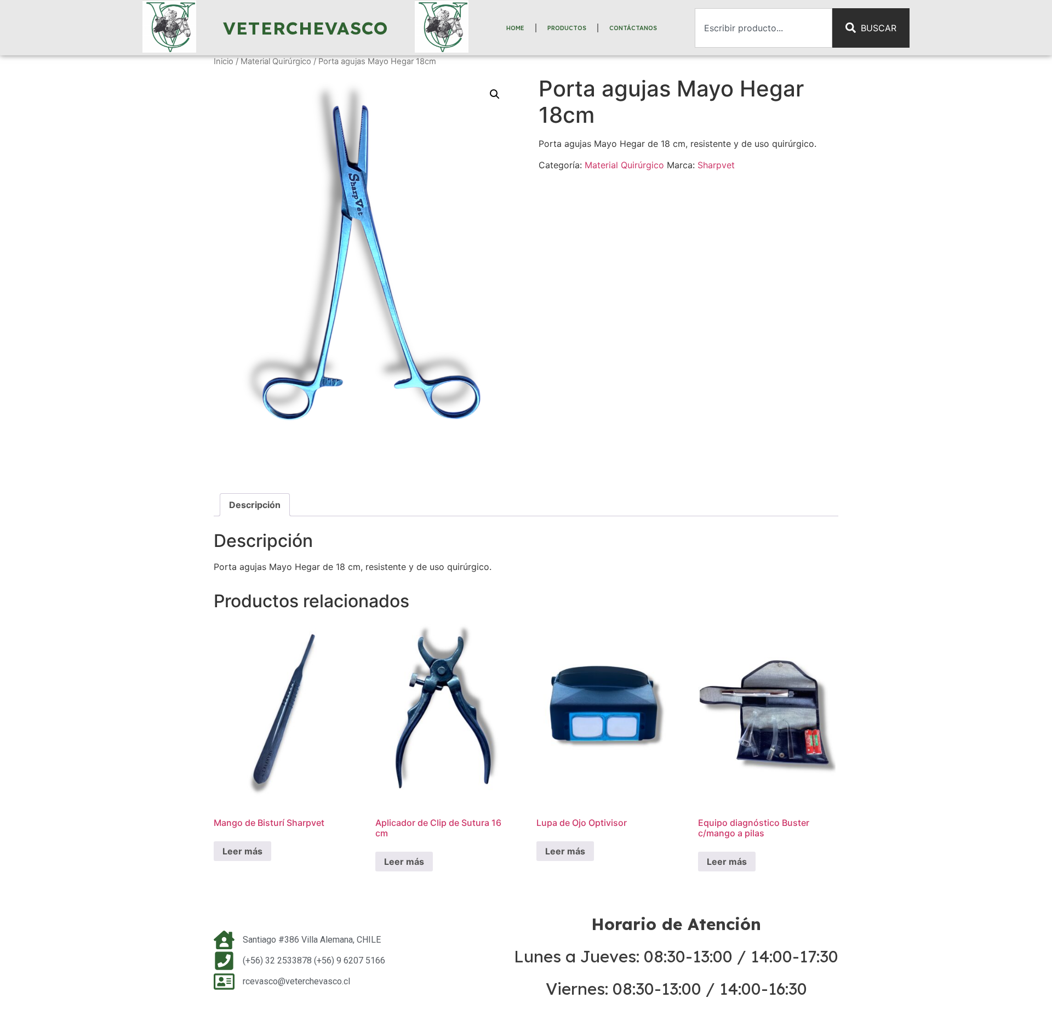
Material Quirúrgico (276, 61)
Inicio (223, 61)
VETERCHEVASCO (305, 28)
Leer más (242, 851)
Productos (566, 28)
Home (515, 28)
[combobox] (763, 28)
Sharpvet (716, 164)
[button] (495, 94)
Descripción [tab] (255, 504)
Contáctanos (633, 28)
